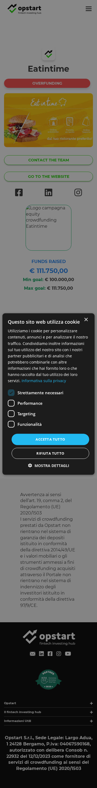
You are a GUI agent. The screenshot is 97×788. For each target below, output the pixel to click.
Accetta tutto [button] (50, 439)
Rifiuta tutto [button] (50, 453)
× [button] (86, 320)
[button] (48, 465)
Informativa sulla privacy (44, 380)
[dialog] (48, 394)
